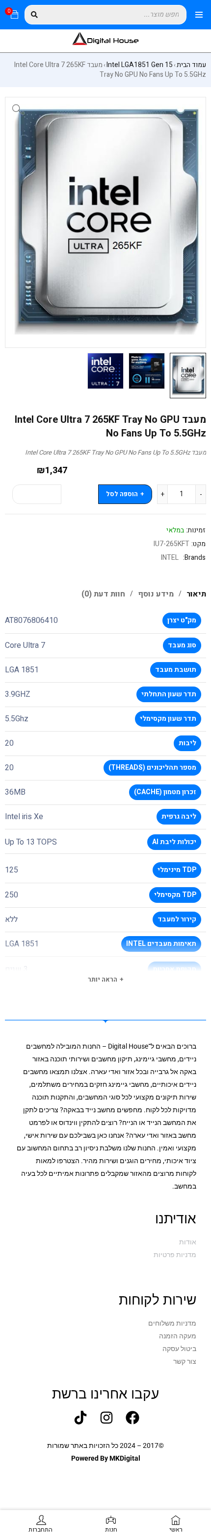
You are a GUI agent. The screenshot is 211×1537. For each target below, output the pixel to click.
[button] (17, 109)
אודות (187, 1242)
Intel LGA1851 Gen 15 (139, 65)
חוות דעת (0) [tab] (103, 594)
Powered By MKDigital (105, 1458)
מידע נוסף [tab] (156, 594)
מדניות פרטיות (175, 1255)
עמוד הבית (191, 65)
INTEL (170, 557)
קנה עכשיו (37, 494)
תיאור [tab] (196, 594)
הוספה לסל (122, 494)
